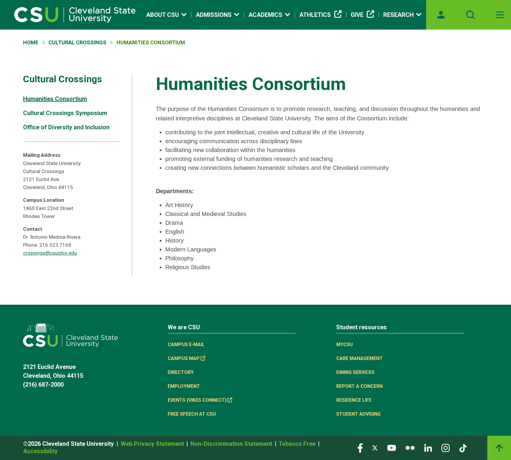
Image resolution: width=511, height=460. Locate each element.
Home (30, 42)
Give (357, 14)
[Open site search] (470, 15)
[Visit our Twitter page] (375, 447)
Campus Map (184, 358)
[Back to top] (499, 448)
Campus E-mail (186, 344)
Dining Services (355, 372)
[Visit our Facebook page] (360, 447)
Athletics (315, 14)
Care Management (359, 358)
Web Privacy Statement (153, 443)
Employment (184, 386)
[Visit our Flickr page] (410, 447)
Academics (265, 14)
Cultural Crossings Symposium (65, 113)
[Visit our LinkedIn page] (428, 447)
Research (398, 14)
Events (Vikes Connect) (197, 400)
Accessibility (40, 451)
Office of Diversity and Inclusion (66, 127)
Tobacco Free (298, 443)
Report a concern (359, 386)
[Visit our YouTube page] (391, 447)
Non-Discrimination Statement (232, 443)
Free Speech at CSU (192, 414)
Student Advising (358, 414)
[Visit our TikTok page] (463, 447)
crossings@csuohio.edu (50, 253)
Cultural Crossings (77, 42)
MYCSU (344, 344)
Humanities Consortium (55, 98)
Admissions (214, 14)
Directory (181, 372)
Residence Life (353, 400)
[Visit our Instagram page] (446, 447)
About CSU (162, 14)
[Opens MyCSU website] (441, 15)
